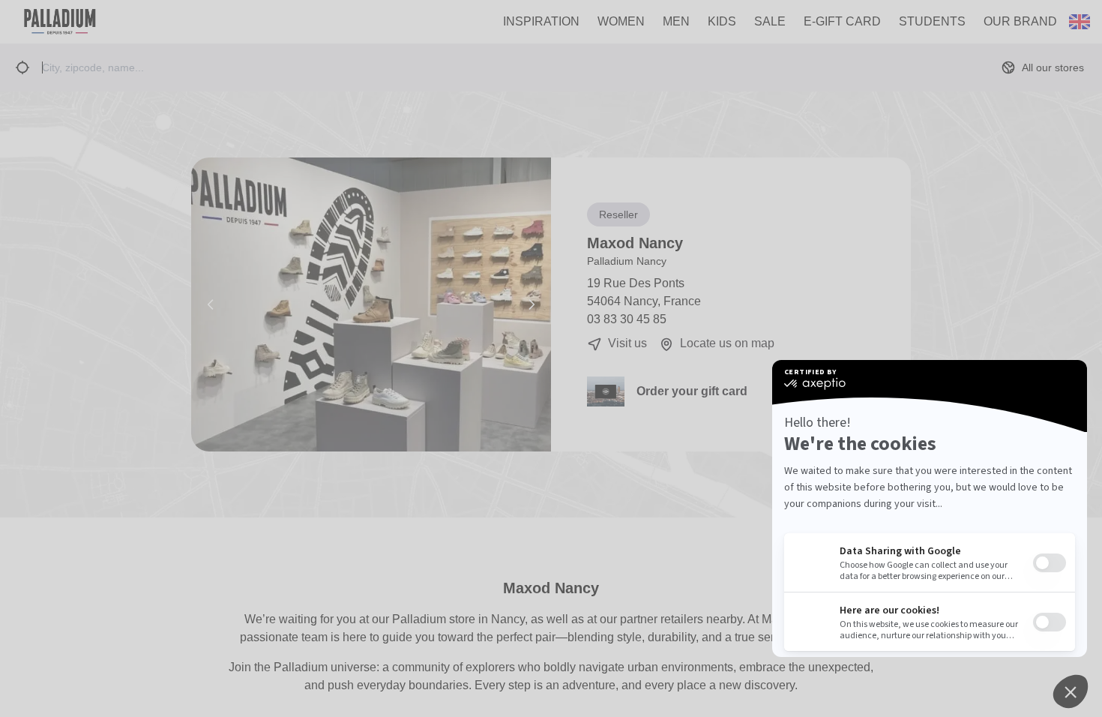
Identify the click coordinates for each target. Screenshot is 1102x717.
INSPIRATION (541, 21)
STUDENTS (932, 21)
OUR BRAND (1020, 21)
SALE (770, 21)
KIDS (722, 21)
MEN (676, 21)
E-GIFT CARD (842, 21)
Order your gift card (691, 391)
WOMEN (621, 21)
